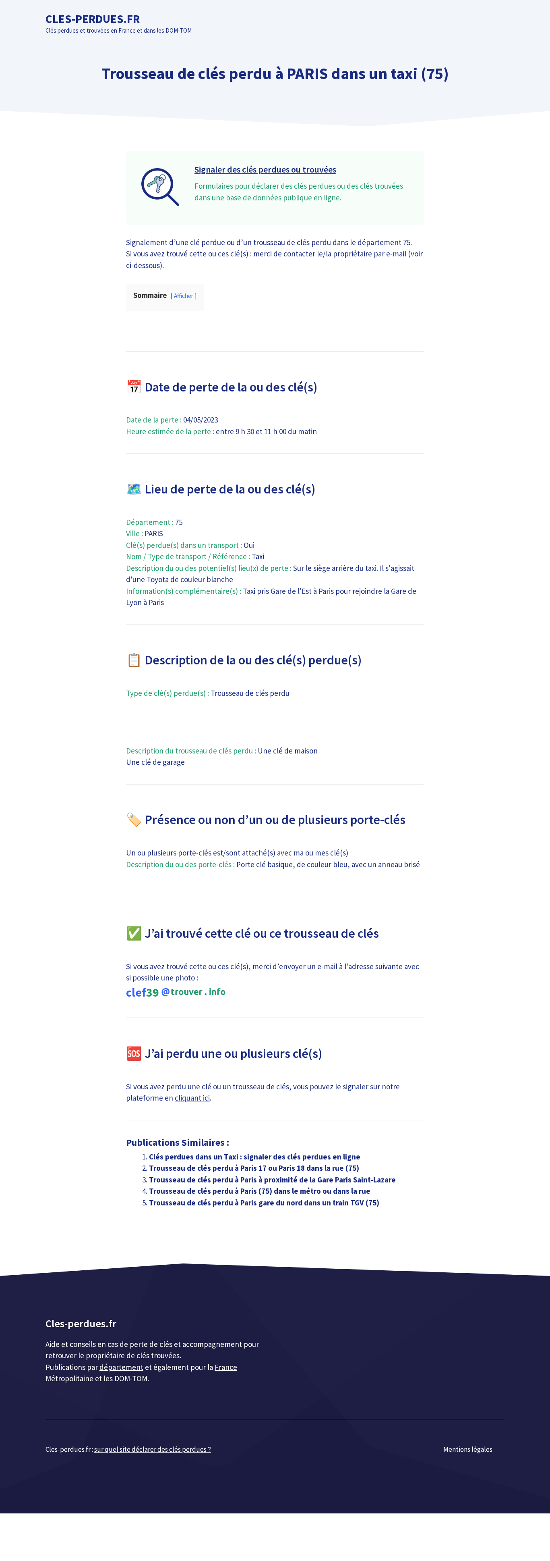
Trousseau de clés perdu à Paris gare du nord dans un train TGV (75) (264, 1202)
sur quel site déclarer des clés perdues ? (152, 1449)
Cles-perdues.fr (92, 18)
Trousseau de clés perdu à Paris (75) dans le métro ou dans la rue (259, 1191)
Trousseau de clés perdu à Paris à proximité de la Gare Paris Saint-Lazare (272, 1179)
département (121, 1367)
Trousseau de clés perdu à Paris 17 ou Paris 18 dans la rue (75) (254, 1168)
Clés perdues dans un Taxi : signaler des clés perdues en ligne (254, 1156)
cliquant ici (192, 1098)
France (226, 1367)
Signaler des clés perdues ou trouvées (265, 169)
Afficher (183, 296)
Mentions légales (467, 1449)
